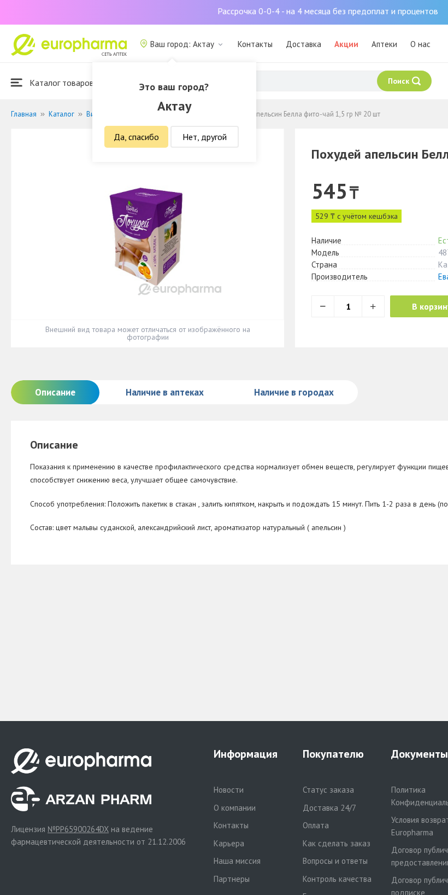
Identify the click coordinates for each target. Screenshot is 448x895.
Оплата (316, 825)
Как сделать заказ (336, 843)
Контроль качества (337, 879)
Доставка (303, 44)
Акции (346, 44)
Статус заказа (328, 789)
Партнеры (232, 879)
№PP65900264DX (78, 829)
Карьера (229, 843)
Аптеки (384, 44)
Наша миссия (237, 861)
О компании (235, 808)
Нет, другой (204, 136)
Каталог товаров (60, 82)
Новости (229, 789)
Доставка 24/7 (329, 808)
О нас (420, 44)
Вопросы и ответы (335, 861)
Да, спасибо (136, 136)
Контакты (255, 44)
